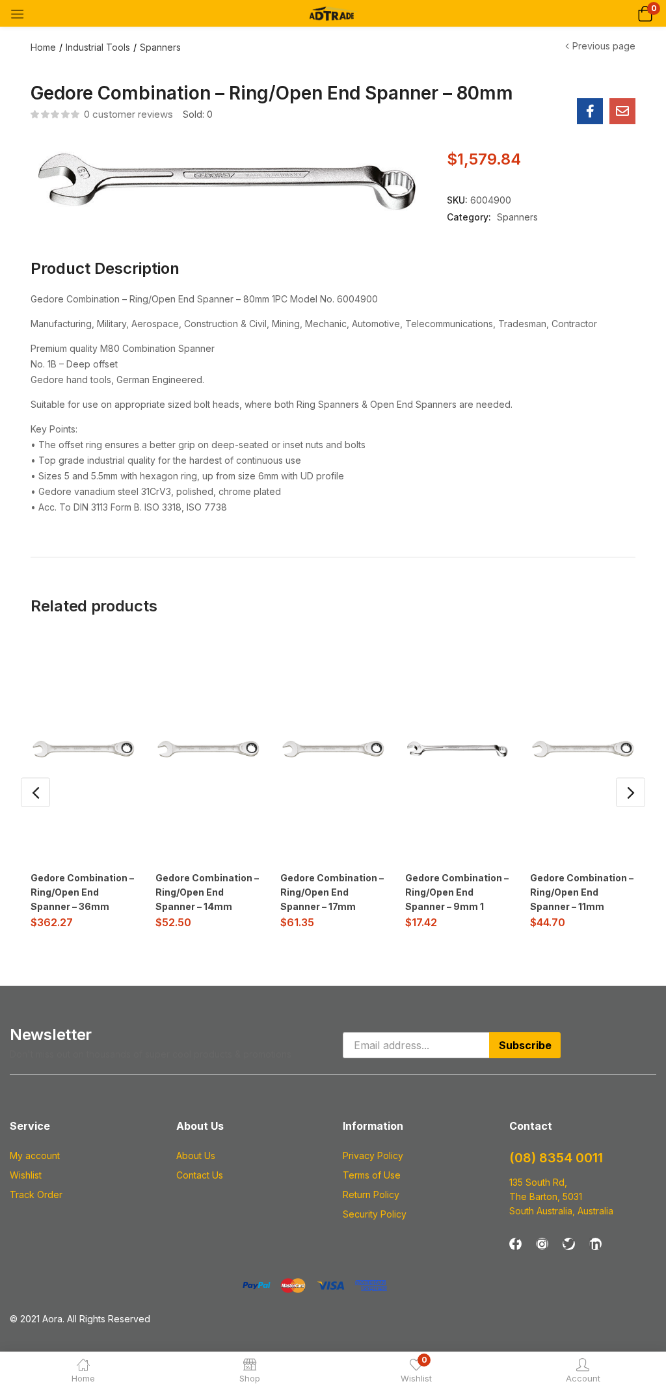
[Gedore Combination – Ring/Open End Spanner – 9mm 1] (458, 749)
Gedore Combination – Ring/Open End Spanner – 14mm (207, 892)
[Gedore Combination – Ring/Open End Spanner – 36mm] (83, 749)
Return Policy (371, 1194)
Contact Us (199, 1175)
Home (43, 47)
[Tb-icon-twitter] (569, 1244)
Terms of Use (372, 1175)
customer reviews (128, 114)
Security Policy (374, 1214)
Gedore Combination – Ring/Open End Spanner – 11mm (581, 892)
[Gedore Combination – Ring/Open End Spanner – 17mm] (333, 749)
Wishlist (26, 1175)
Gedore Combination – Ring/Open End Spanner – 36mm (82, 892)
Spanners (160, 47)
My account (35, 1155)
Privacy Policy (373, 1155)
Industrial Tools (98, 47)
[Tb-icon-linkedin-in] (595, 1244)
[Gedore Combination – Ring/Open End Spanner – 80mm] (590, 111)
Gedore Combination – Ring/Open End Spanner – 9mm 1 (457, 892)
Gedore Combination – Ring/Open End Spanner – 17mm (332, 892)
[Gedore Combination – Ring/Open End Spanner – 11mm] (582, 749)
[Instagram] (542, 1244)
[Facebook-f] (515, 1244)
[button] (645, 13)
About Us (195, 1155)
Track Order (36, 1194)
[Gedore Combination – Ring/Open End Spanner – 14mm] (208, 749)
